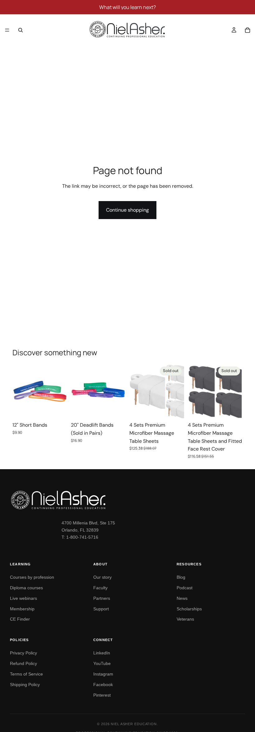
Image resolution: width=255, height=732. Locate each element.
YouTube (102, 663)
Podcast (184, 587)
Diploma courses (26, 587)
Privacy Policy (23, 652)
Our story (102, 577)
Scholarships (189, 608)
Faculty (100, 587)
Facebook (103, 684)
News (182, 598)
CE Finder (20, 619)
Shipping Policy (25, 684)
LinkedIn (101, 652)
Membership (22, 608)
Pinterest (102, 695)
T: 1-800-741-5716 (80, 537)
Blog (181, 577)
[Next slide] (60, 391)
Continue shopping (127, 210)
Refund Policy (23, 663)
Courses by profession (32, 577)
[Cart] (247, 30)
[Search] (20, 30)
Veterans (185, 619)
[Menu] (7, 30)
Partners (101, 598)
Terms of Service (26, 673)
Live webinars (23, 598)
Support (101, 608)
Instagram (103, 673)
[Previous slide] (19, 391)
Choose (121, 409)
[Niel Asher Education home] (127, 500)
